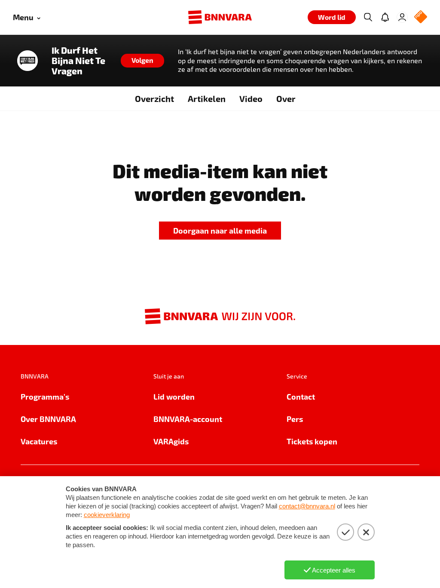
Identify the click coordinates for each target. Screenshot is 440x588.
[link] (220, 231)
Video (251, 98)
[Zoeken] (368, 17)
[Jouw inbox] (385, 17)
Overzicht (154, 98)
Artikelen (207, 98)
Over (286, 98)
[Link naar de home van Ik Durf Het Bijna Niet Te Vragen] (27, 60)
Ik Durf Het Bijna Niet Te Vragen (78, 60)
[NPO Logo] (420, 17)
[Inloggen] (402, 17)
